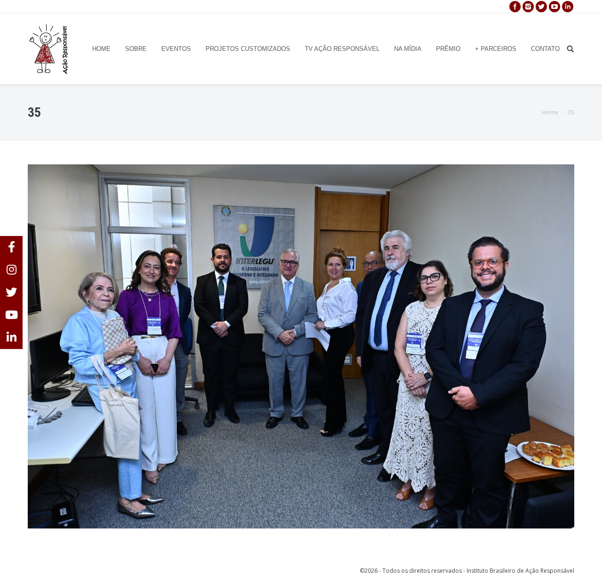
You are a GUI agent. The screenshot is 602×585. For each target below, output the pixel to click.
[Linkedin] (567, 6)
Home (550, 112)
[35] (301, 346)
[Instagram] (528, 6)
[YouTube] (554, 6)
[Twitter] (541, 6)
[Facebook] (515, 6)
